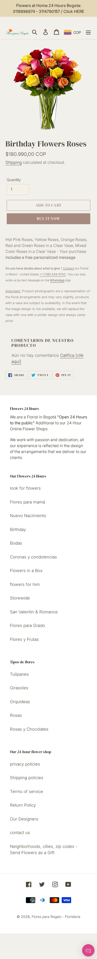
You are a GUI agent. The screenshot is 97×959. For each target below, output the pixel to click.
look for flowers (25, 488)
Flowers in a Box (26, 570)
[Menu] (88, 32)
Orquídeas (20, 701)
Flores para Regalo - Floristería (56, 916)
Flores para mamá (27, 502)
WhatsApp (57, 280)
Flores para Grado (27, 625)
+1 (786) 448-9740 (52, 274)
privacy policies (25, 764)
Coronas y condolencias (33, 556)
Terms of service (26, 791)
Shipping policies (26, 777)
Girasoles (19, 687)
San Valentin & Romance (34, 611)
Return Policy (23, 805)
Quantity (14, 179)
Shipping (13, 162)
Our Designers (24, 818)
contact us (20, 832)
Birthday (18, 529)
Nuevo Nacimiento (28, 515)
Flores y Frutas (24, 639)
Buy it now (48, 218)
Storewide (20, 598)
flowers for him (25, 584)
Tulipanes (19, 674)
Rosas (16, 715)
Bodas (16, 543)
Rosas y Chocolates (29, 729)
